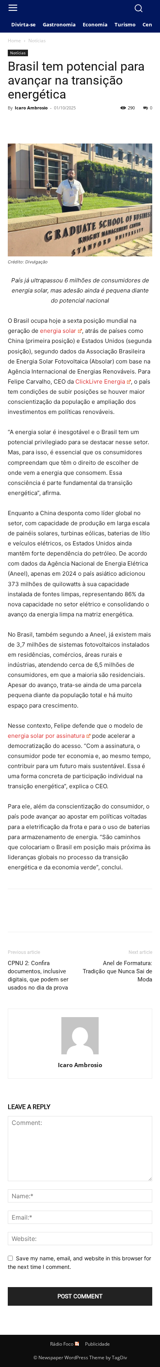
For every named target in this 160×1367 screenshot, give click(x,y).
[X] (33, 125)
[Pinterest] (51, 125)
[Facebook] (15, 125)
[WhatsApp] (69, 125)
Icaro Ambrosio (31, 108)
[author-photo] (80, 1054)
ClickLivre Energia (100, 381)
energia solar (58, 330)
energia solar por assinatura (46, 735)
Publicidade (97, 1344)
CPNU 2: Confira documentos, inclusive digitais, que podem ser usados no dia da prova (38, 975)
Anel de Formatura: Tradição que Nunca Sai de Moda (117, 971)
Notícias (37, 40)
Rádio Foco (61, 1344)
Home (14, 40)
